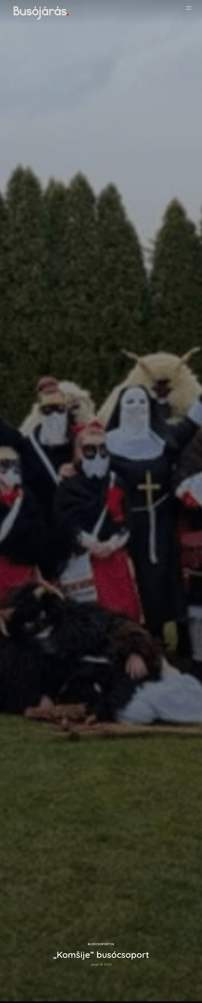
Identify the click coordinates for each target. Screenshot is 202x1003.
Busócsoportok (101, 944)
